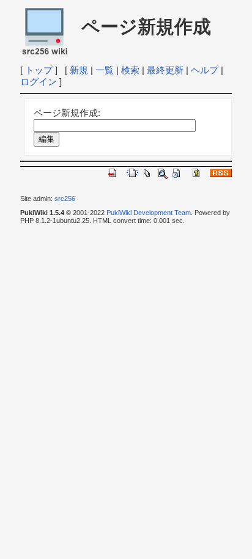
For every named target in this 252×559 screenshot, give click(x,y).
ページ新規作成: (67, 113)
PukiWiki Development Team (148, 212)
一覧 (104, 70)
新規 (79, 70)
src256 (64, 198)
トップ (39, 70)
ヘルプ (204, 70)
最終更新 (165, 70)
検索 (130, 70)
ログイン (38, 81)
